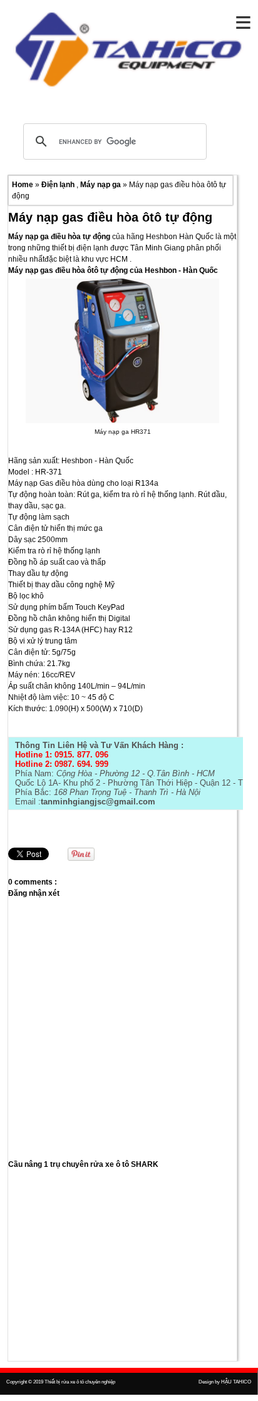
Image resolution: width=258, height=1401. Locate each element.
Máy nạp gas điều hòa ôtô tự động (110, 217)
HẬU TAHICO (236, 1382)
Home (23, 184)
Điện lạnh (58, 184)
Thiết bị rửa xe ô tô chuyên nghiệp (79, 1382)
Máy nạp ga (101, 184)
